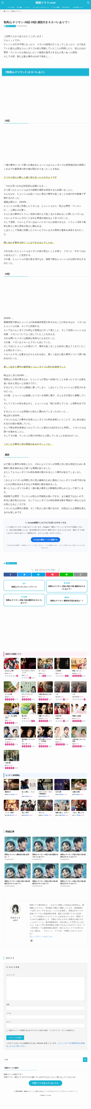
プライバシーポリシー (68, 1091)
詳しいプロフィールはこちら (41, 936)
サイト (8, 1022)
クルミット (15, 918)
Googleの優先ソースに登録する (45, 540)
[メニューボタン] (2, 2)
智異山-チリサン (10, 26)
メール (8, 1013)
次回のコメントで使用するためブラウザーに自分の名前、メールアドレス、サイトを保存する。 (42, 1030)
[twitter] (31, 940)
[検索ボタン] (88, 2)
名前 (7, 1004)
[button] (10, 574)
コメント (10, 975)
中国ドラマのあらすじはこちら (45, 1083)
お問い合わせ (39, 1091)
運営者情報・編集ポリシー (24, 1091)
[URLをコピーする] (80, 574)
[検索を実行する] (85, 1059)
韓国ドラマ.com (45, 2)
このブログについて (52, 1091)
